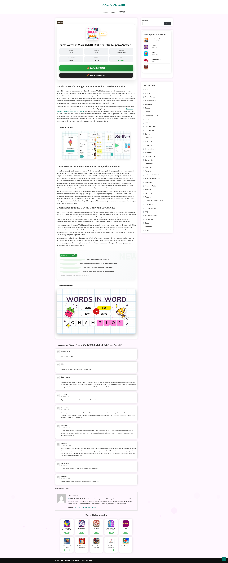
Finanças (148, 167)
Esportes (148, 152)
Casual (147, 123)
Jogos (105, 12)
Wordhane (96, 528)
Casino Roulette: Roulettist (159, 66)
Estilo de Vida (150, 156)
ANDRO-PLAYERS (114, 4)
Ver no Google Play (97, 75)
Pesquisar (145, 20)
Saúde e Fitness (151, 216)
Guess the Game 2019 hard (96, 546)
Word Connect (81, 528)
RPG (146, 212)
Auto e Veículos (150, 101)
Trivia (147, 230)
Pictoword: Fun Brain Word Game (111, 529)
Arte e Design (150, 97)
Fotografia (148, 171)
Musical (148, 190)
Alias (126, 528)
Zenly (153, 52)
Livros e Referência (152, 175)
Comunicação (150, 130)
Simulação (149, 219)
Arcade (147, 93)
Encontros (148, 145)
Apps (113, 12)
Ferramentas (149, 164)
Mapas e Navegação (152, 178)
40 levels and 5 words (67, 546)
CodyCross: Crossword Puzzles (67, 529)
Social (147, 223)
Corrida (147, 134)
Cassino (148, 119)
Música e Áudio (150, 186)
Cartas (147, 112)
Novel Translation (156, 59)
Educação (148, 138)
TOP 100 (122, 12)
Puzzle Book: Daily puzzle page (81, 546)
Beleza (147, 108)
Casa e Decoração (151, 115)
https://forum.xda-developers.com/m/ (84, 507)
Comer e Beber (150, 127)
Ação (147, 89)
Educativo (148, 141)
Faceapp (154, 45)
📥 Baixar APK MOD (96, 68)
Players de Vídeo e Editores (154, 201)
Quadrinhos (149, 204)
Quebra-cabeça (150, 208)
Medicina (148, 182)
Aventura (148, 104)
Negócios (148, 193)
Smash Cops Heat (156, 39)
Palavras (60, 22)
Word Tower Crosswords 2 (111, 546)
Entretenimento (150, 149)
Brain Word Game (125, 545)
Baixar (67, 532)
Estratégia (149, 160)
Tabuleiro (148, 227)
